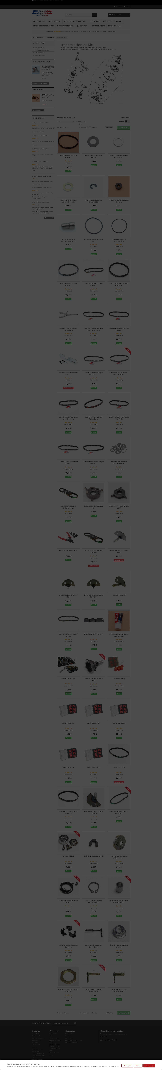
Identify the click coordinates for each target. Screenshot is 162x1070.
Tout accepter (149, 1065)
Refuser (138, 1065)
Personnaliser (127, 1065)
